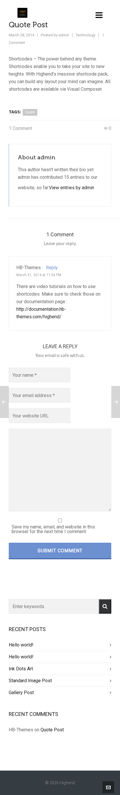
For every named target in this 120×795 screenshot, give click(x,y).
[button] (105, 606)
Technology (85, 35)
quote (30, 112)
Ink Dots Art (21, 668)
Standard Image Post (30, 680)
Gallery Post (21, 692)
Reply (52, 267)
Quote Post (52, 730)
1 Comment (20, 128)
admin (64, 35)
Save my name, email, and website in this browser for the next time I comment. (53, 529)
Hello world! (21, 645)
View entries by (71, 187)
